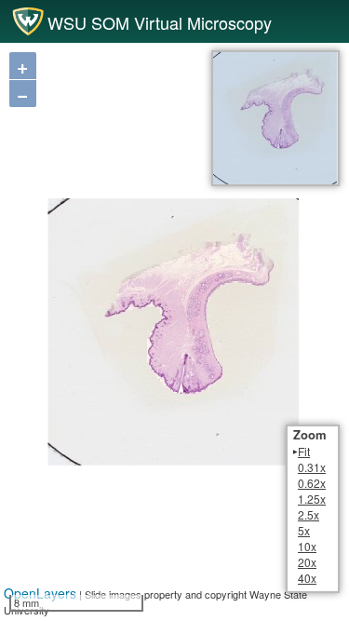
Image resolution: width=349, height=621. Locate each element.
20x (307, 562)
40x (307, 578)
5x (304, 530)
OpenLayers (40, 593)
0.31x (312, 467)
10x (307, 546)
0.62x (312, 483)
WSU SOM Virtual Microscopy (159, 23)
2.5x (308, 514)
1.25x (312, 498)
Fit (304, 451)
